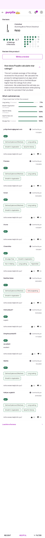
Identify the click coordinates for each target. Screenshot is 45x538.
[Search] (30, 12)
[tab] (7, 535)
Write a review (22, 56)
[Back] (2, 12)
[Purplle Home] (10, 12)
